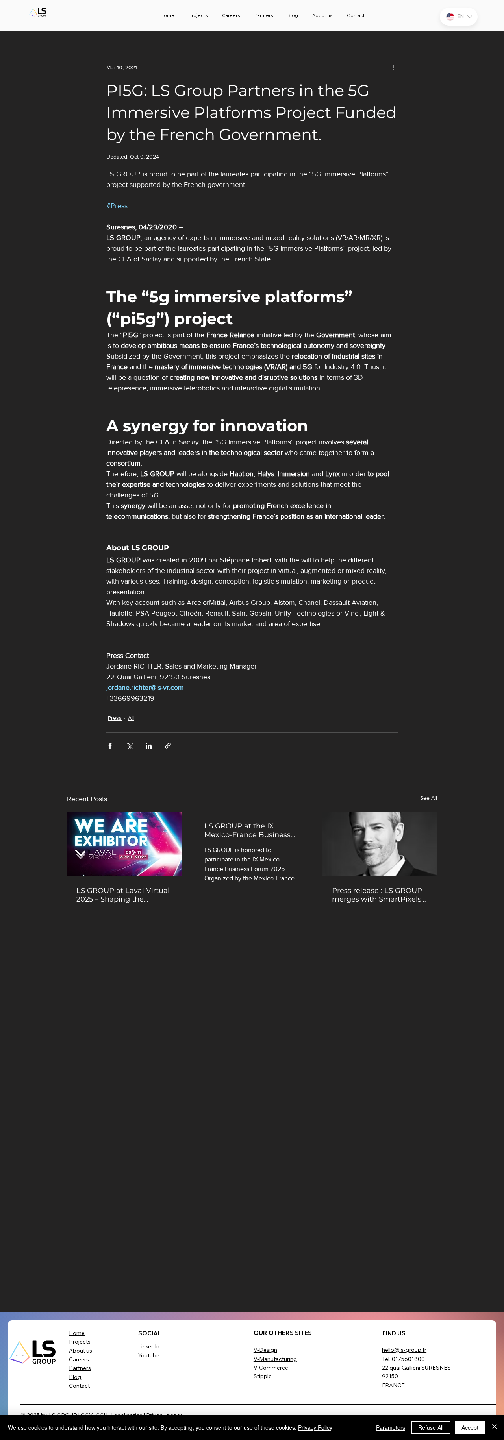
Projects (80, 1341)
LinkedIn (148, 1346)
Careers (79, 1359)
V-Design (265, 1349)
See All (428, 798)
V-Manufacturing (275, 1358)
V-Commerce (271, 1367)
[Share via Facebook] (110, 745)
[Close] (494, 1427)
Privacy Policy (315, 1427)
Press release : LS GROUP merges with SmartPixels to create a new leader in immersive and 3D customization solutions (377, 895)
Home (77, 1332)
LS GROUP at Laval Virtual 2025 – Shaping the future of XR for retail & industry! (123, 895)
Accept (469, 1427)
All (131, 718)
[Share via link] (168, 745)
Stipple (263, 1376)
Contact (79, 1385)
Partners (80, 1368)
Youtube (148, 1355)
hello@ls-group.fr (404, 1349)
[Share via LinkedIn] (148, 745)
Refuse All (430, 1427)
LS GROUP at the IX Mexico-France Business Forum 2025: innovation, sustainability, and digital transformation (248, 830)
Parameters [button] (390, 1427)
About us (80, 1350)
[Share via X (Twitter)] (129, 745)
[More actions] (393, 67)
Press (115, 718)
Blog (75, 1377)
